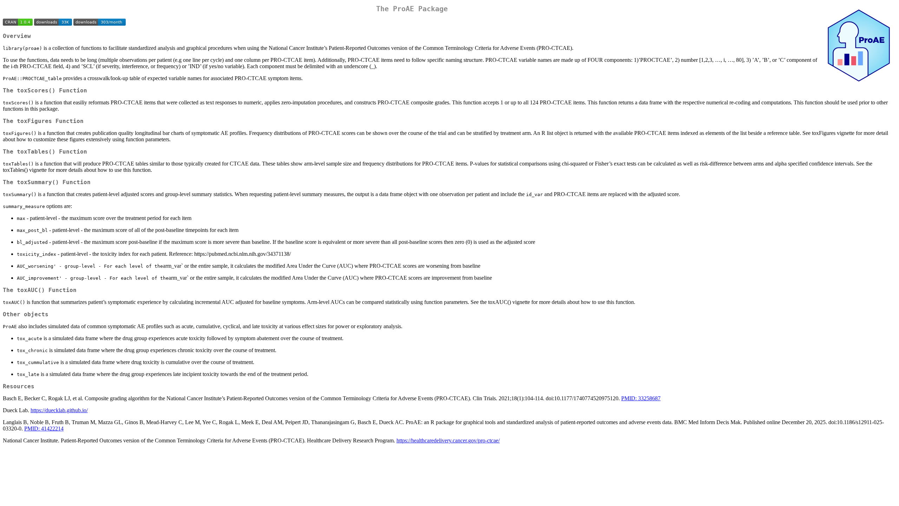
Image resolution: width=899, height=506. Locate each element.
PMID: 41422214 (44, 429)
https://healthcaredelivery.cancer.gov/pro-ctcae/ (448, 440)
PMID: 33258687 (641, 398)
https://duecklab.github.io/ (59, 410)
